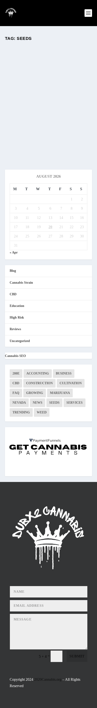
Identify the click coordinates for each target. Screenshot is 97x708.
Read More (24, 149)
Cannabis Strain (21, 282)
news (37, 402)
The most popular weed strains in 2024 (40, 108)
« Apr (14, 252)
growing (34, 393)
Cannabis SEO (15, 356)
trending (21, 412)
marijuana (60, 393)
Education (56, 118)
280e (16, 373)
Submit (77, 656)
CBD (13, 294)
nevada (19, 402)
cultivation (71, 383)
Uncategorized (20, 341)
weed (42, 412)
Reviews (68, 118)
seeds (54, 402)
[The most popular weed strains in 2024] (48, 71)
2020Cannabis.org (47, 679)
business (64, 373)
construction (39, 383)
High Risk (17, 317)
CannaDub (19, 118)
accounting (37, 373)
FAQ (15, 393)
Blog (46, 118)
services (74, 402)
